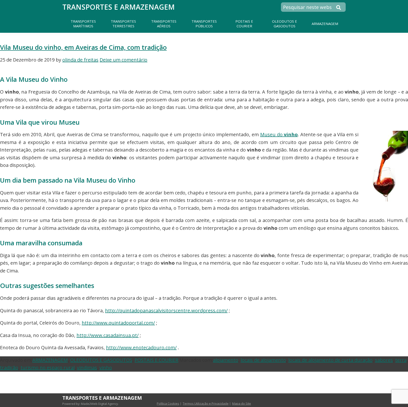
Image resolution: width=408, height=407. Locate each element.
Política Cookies (168, 403)
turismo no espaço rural (48, 367)
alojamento (225, 360)
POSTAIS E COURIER (156, 360)
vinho (105, 367)
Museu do (279, 134)
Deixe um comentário (123, 60)
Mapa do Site (241, 403)
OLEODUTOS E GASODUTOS (101, 360)
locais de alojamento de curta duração (330, 360)
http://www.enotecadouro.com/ (141, 347)
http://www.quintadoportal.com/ (118, 323)
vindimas (87, 367)
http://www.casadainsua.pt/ (107, 335)
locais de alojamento (263, 360)
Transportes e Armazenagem (118, 7)
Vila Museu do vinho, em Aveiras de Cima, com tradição (83, 47)
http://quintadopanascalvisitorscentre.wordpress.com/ (166, 310)
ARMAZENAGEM (50, 360)
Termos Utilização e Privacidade (206, 403)
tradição (9, 367)
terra (401, 360)
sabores (384, 360)
